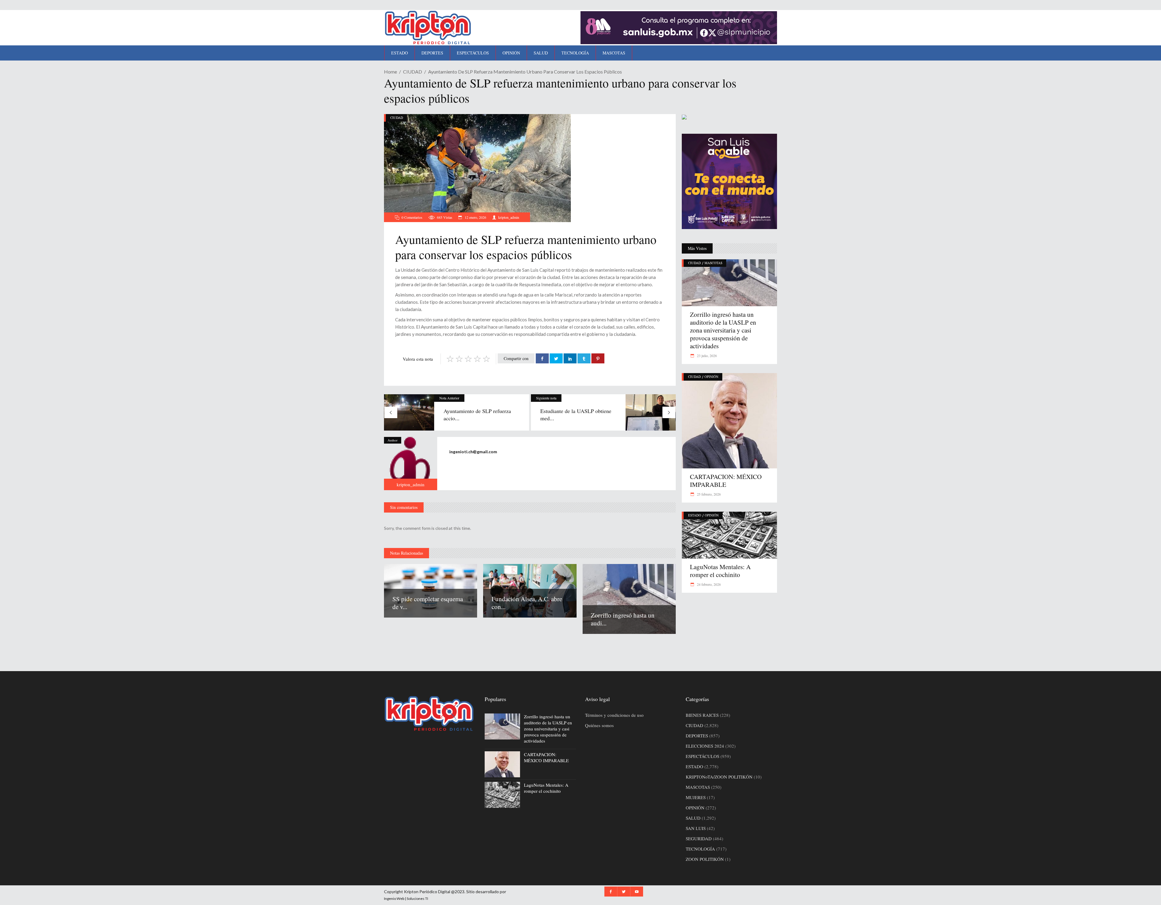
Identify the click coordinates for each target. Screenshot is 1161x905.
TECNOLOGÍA (700, 849)
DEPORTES (697, 736)
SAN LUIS (696, 828)
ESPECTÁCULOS (702, 756)
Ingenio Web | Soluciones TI (406, 898)
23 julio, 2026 (706, 355)
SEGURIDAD (699, 838)
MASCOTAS (713, 263)
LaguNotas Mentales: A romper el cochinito (720, 570)
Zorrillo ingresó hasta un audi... (623, 619)
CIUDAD (412, 71)
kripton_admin (508, 217)
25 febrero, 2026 (708, 494)
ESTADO (694, 515)
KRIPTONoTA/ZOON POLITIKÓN (719, 777)
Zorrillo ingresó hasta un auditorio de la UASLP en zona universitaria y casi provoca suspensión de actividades (723, 330)
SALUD (693, 818)
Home (390, 71)
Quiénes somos (599, 725)
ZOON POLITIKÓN (705, 859)
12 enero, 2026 (475, 217)
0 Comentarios (412, 217)
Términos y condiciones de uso (614, 715)
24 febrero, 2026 (708, 584)
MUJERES (696, 797)
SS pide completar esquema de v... (427, 603)
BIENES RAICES (702, 715)
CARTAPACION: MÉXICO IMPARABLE (726, 480)
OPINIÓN (711, 376)
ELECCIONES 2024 (705, 746)
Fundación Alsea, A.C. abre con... (527, 603)
